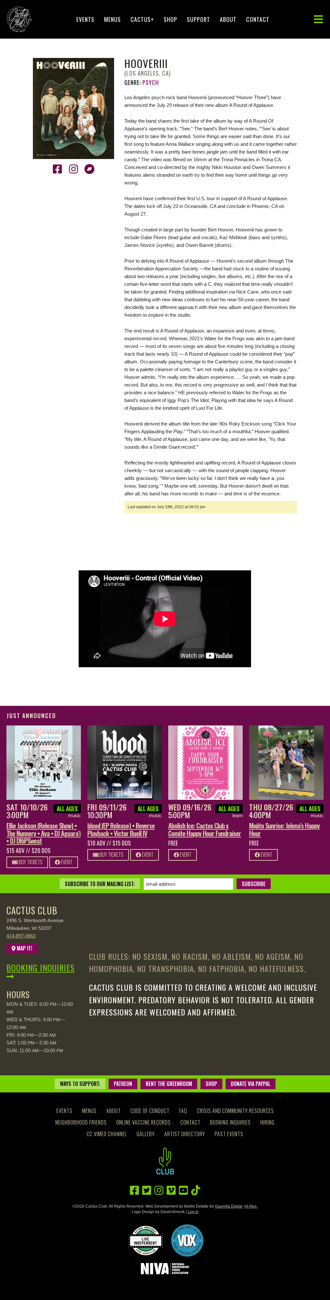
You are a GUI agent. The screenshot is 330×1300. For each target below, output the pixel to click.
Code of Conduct (150, 1111)
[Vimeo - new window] (171, 1190)
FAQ (183, 1111)
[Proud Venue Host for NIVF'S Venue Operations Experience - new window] (187, 1240)
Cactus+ (142, 19)
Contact (257, 19)
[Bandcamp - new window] (90, 169)
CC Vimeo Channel (107, 1134)
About (228, 19)
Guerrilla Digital (228, 1206)
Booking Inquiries (40, 967)
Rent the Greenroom (169, 1084)
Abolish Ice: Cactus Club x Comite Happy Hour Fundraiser (204, 829)
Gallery (146, 1134)
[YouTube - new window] (183, 1190)
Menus (112, 19)
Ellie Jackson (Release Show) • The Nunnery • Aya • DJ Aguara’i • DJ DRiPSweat (43, 832)
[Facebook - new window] (57, 169)
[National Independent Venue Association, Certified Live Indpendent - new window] (146, 1240)
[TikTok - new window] (195, 1190)
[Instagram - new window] (73, 169)
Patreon (123, 1084)
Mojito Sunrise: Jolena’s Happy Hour (284, 829)
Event (66, 862)
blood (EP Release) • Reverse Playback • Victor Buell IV (121, 829)
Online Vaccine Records (143, 1122)
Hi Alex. (250, 1206)
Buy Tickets (30, 862)
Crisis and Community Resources (235, 1111)
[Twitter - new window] (147, 1190)
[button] (318, 19)
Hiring (267, 1122)
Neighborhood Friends (81, 1122)
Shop (170, 19)
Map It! (23, 948)
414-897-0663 (20, 936)
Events (85, 19)
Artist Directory (184, 1134)
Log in (193, 1212)
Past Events (229, 1134)
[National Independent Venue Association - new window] (165, 1268)
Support (198, 19)
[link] (43, 762)
